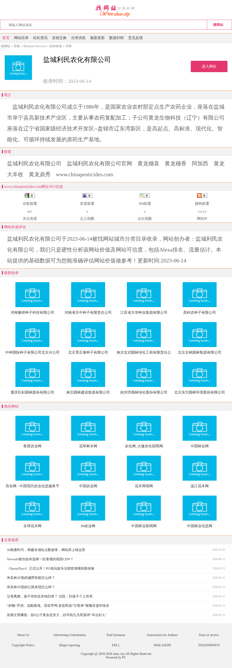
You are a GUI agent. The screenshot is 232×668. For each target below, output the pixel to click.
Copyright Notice (23, 645)
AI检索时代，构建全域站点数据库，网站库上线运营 (46, 550)
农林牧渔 (55, 46)
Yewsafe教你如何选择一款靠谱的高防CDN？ (40, 559)
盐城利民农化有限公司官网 (99, 163)
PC (124, 657)
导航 (17, 46)
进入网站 (209, 66)
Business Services (34, 46)
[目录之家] (116, 10)
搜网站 (218, 25)
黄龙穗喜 (148, 163)
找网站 (5, 46)
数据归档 (116, 38)
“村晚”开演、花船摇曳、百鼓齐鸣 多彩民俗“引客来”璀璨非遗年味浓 (58, 605)
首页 (6, 38)
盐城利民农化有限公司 (34, 163)
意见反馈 (135, 38)
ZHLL (116, 645)
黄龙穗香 (175, 163)
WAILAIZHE (162, 645)
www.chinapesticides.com (84, 174)
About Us (23, 635)
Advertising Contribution (69, 635)
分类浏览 (78, 38)
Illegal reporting (69, 645)
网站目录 (21, 38)
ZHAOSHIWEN (209, 645)
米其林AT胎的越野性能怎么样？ (31, 578)
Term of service (209, 635)
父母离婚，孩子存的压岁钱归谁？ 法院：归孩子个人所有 (50, 596)
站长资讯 (40, 38)
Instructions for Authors (162, 635)
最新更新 (97, 38)
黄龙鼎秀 (40, 174)
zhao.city (119, 654)
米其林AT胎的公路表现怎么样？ (31, 587)
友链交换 (59, 38)
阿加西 (200, 163)
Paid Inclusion (116, 635)
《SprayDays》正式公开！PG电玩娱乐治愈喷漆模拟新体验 (50, 568)
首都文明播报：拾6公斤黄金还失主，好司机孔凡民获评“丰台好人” (57, 615)
